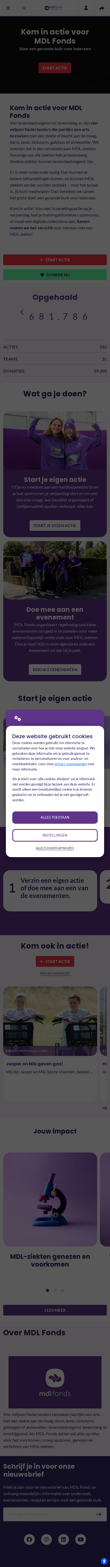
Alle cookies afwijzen (55, 848)
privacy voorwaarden (70, 764)
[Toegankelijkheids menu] (104, 1561)
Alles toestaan (55, 817)
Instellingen (54, 835)
